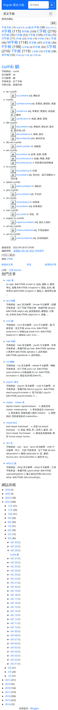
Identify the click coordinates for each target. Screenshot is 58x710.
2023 (8, 497)
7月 (10, 526)
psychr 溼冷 (12, 382)
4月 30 (14, 542)
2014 (8, 704)
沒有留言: (39, 250)
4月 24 (14, 570)
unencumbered (24, 230)
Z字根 (35, 55)
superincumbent (25, 222)
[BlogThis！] (5, 255)
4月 (10, 538)
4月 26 (14, 562)
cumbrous (21, 111)
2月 (10, 671)
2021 (8, 679)
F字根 (32, 35)
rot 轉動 (10, 361)
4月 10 (14, 627)
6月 (10, 530)
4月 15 (14, 607)
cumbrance (22, 118)
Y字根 (26, 55)
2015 (8, 700)
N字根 (33, 42)
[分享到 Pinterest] (13, 255)
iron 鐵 (9, 320)
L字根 (52, 38)
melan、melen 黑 (15, 402)
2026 (8, 489)
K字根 (41, 38)
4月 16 (14, 603)
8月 (10, 522)
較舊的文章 (50, 264)
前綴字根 (20, 27)
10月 (10, 514)
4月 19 (14, 590)
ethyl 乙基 (11, 463)
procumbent (23, 194)
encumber (21, 154)
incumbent (22, 174)
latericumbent (23, 186)
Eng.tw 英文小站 (13, 5)
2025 (8, 493)
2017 (8, 692)
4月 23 (14, 574)
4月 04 (14, 651)
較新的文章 (7, 264)
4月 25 (14, 566)
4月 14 (14, 611)
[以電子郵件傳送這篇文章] (3, 255)
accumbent (22, 95)
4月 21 (14, 582)
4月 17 (14, 598)
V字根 (47, 51)
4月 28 (14, 550)
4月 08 (14, 635)
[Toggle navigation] (51, 13)
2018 (8, 688)
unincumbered (24, 238)
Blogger (34, 708)
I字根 (19, 38)
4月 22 (14, 578)
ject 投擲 (10, 300)
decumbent (22, 126)
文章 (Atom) (15, 270)
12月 (10, 505)
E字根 (18, 35)
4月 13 (14, 615)
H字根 (5, 38)
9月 (10, 518)
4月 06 (14, 643)
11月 (10, 509)
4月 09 (14, 631)
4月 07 (14, 639)
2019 (8, 684)
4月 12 (14, 619)
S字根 (51, 46)
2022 (8, 501)
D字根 (5, 35)
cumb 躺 (10, 66)
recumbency (23, 202)
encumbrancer (24, 162)
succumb (21, 214)
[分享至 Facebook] (11, 255)
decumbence (23, 134)
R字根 (36, 47)
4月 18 (14, 594)
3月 (10, 667)
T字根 (16, 50)
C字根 (42, 31)
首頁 (29, 264)
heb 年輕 (10, 341)
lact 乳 (9, 443)
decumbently (23, 138)
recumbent (22, 206)
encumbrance (23, 158)
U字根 (35, 51)
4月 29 (14, 546)
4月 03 (14, 655)
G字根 (47, 35)
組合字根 (33, 27)
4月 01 (14, 663)
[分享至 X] (8, 255)
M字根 (12, 42)
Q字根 (25, 47)
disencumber (23, 146)
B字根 (25, 31)
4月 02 (14, 659)
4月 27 (14, 558)
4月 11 (14, 623)
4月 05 (14, 647)
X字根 (18, 55)
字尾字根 (6, 27)
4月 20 (14, 586)
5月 (10, 534)
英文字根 (9, 14)
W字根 (6, 55)
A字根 (6, 31)
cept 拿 (10, 280)
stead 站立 (11, 422)
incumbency (22, 170)
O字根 (47, 42)
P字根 (6, 46)
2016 (8, 696)
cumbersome (23, 103)
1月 (10, 675)
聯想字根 (50, 27)
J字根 (29, 38)
